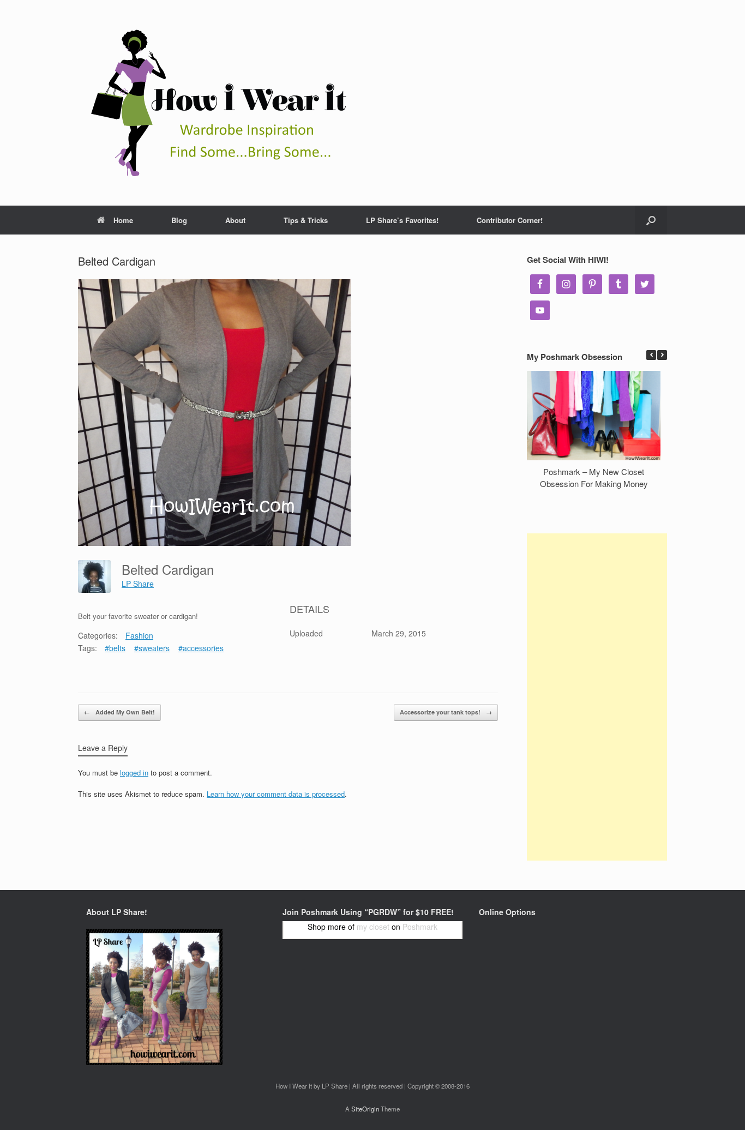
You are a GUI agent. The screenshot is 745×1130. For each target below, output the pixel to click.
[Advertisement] (597, 697)
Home (123, 220)
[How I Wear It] (214, 103)
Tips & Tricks (306, 220)
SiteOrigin (365, 1108)
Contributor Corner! (510, 220)
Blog (179, 220)
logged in (134, 772)
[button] (662, 355)
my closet (373, 926)
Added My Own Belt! (119, 712)
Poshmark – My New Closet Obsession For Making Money (594, 478)
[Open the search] (651, 220)
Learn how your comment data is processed (276, 794)
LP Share (138, 583)
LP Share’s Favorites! (402, 220)
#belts (115, 647)
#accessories (201, 647)
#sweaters (152, 647)
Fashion (139, 635)
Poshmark (419, 926)
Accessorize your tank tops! (446, 712)
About (235, 220)
